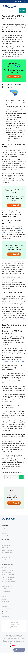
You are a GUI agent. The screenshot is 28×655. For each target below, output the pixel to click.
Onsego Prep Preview (7, 570)
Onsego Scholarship (6, 616)
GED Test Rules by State (7, 574)
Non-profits (4, 606)
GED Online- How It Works (8, 581)
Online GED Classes (6, 543)
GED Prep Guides (6, 572)
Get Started (4, 536)
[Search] (21, 477)
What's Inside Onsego (7, 568)
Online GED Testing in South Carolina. (13, 361)
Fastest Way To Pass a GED (8, 586)
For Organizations (6, 604)
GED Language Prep (6, 552)
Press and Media (5, 609)
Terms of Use (18, 644)
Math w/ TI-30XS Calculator (8, 550)
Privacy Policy (10, 644)
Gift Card (3, 614)
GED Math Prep (5, 548)
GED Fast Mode (5, 545)
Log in (3, 528)
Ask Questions (5, 531)
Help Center (4, 533)
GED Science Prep (6, 557)
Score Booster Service (7, 560)
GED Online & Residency (7, 584)
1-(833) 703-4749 (14, 624)
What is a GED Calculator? (8, 577)
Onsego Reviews (5, 601)
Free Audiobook (5, 591)
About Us (3, 599)
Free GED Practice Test (7, 589)
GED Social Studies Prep (7, 555)
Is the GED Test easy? (7, 579)
